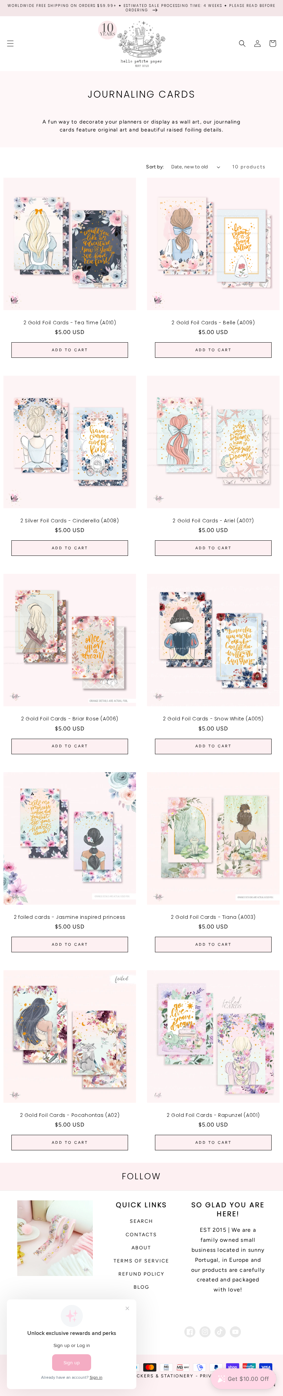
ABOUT (141, 1248)
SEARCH (141, 1221)
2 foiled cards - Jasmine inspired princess (70, 917)
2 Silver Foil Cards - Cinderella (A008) (69, 521)
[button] (10, 43)
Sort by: (155, 167)
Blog (141, 1287)
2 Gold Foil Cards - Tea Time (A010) (69, 322)
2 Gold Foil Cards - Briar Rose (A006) (69, 719)
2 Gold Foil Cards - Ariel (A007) (213, 521)
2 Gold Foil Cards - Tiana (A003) (213, 917)
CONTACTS (141, 1235)
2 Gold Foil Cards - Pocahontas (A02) (70, 1115)
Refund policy (141, 1274)
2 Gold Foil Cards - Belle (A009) (213, 322)
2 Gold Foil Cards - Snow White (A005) (213, 719)
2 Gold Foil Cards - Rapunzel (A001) (213, 1115)
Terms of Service (141, 1261)
